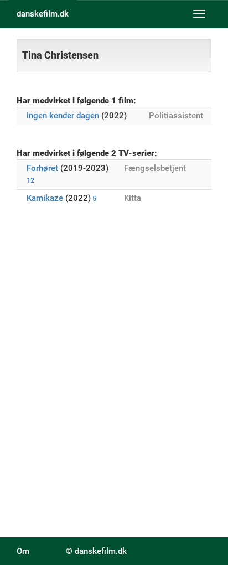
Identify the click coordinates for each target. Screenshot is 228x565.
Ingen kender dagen (63, 116)
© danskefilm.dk (96, 551)
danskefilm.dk (43, 14)
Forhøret (42, 168)
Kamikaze (45, 198)
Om (23, 551)
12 (30, 180)
